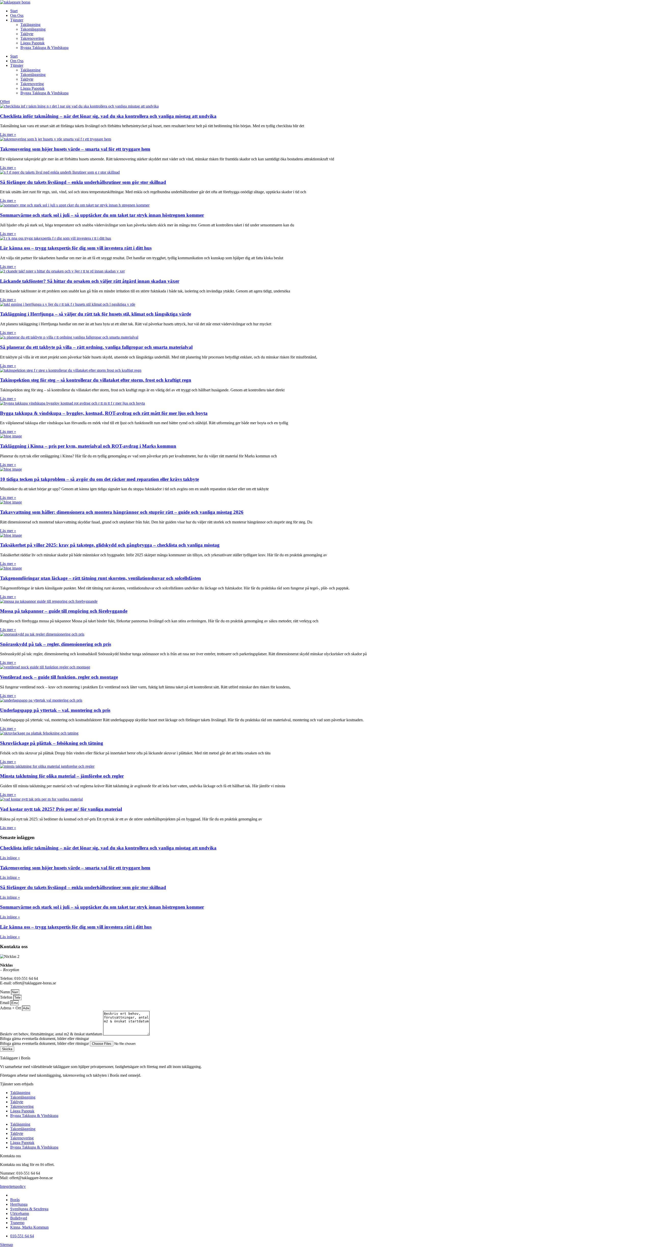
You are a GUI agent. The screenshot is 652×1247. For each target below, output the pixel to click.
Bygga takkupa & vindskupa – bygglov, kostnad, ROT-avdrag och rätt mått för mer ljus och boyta (104, 413)
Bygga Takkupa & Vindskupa (44, 47)
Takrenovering (32, 38)
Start (14, 11)
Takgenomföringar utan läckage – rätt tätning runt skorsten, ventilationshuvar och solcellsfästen (100, 578)
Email (5, 1002)
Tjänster (16, 20)
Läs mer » (8, 134)
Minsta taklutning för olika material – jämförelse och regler (62, 776)
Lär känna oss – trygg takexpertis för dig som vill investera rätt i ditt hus (76, 248)
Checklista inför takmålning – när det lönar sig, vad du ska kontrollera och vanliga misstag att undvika (108, 116)
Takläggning (30, 24)
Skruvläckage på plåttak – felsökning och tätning (51, 743)
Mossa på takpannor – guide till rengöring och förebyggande (63, 611)
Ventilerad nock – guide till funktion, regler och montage (59, 677)
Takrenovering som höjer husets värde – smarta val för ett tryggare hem (75, 149)
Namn (5, 992)
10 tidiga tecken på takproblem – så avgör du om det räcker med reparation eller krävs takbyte (99, 479)
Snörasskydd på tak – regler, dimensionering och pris (55, 644)
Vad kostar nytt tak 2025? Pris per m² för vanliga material (61, 809)
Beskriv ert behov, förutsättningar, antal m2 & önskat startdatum (51, 1034)
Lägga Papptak (32, 43)
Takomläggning (33, 29)
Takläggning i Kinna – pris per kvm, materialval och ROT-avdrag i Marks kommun (88, 446)
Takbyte (26, 34)
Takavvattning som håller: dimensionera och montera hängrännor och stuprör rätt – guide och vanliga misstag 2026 (121, 512)
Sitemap (6, 1244)
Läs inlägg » (10, 858)
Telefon (6, 997)
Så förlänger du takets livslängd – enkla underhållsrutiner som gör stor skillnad (83, 182)
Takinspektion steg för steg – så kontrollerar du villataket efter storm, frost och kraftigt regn (95, 380)
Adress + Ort (11, 1008)
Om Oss (16, 15)
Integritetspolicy (13, 1186)
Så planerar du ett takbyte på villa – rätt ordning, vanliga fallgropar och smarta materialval (96, 347)
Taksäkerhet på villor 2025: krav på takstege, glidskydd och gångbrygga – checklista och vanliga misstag (110, 545)
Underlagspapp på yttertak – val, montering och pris (55, 710)
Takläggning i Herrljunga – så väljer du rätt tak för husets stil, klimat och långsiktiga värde (95, 314)
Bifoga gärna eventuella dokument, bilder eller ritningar (45, 1043)
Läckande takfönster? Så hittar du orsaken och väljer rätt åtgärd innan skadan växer (89, 281)
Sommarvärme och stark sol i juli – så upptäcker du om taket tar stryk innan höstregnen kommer (102, 215)
